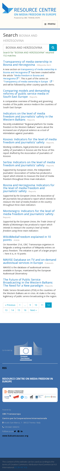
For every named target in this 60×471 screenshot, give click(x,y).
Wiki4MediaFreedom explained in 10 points (27, 238)
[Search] (53, 47)
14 (12, 310)
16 (25, 310)
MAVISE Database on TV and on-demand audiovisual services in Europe (29, 261)
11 (42, 305)
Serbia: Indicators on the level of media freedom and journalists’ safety (29, 163)
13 (6, 310)
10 (36, 305)
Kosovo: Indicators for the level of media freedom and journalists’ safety (30, 140)
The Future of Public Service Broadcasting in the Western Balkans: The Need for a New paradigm (28, 282)
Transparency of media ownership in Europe (27, 81)
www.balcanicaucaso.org (15, 435)
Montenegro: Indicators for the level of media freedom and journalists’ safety (29, 212)
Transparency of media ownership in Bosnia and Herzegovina (27, 63)
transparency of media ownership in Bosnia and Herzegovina (30, 71)
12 (48, 305)
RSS (4, 368)
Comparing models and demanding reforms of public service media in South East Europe (26, 94)
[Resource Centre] (29, 11)
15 (19, 310)
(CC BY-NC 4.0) (20, 467)
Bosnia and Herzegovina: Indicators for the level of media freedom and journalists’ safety (28, 188)
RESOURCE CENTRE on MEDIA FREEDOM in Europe (27, 380)
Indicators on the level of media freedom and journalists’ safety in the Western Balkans (28, 116)
